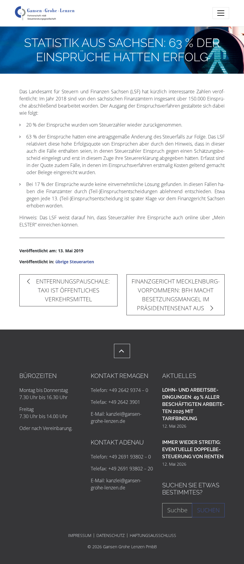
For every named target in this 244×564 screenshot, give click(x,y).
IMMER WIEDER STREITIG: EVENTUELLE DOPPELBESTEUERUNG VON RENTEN (192, 449)
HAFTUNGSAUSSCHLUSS (153, 535)
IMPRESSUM (79, 535)
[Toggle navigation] (220, 13)
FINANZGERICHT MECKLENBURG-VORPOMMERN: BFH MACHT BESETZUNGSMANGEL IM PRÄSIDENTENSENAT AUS (176, 294)
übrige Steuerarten (74, 261)
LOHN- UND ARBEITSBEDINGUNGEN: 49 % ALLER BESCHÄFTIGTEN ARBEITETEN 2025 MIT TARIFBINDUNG (193, 404)
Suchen (208, 510)
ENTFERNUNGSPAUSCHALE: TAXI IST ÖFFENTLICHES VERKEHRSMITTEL (72, 290)
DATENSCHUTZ (110, 535)
